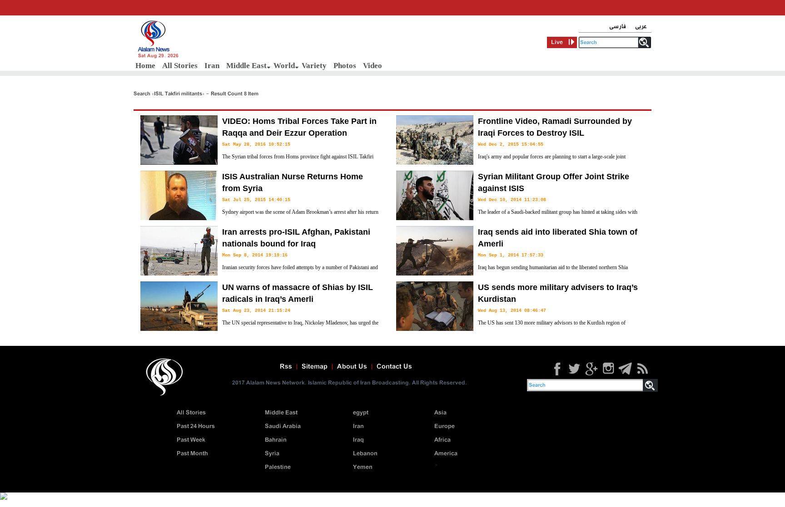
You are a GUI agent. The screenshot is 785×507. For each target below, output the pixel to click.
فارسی (617, 26)
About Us (352, 366)
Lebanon (365, 453)
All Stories (180, 65)
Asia (440, 413)
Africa (442, 440)
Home (145, 65)
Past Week (191, 440)
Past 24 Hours (196, 426)
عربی (641, 26)
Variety (314, 65)
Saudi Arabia (283, 426)
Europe (444, 426)
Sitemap (315, 366)
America (445, 453)
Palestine (278, 467)
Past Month (192, 453)
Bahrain (276, 440)
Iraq (358, 440)
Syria (272, 453)
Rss (286, 366)
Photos (344, 65)
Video (372, 65)
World (284, 65)
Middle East (246, 65)
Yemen (363, 467)
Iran (211, 65)
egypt (360, 413)
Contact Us (394, 366)
